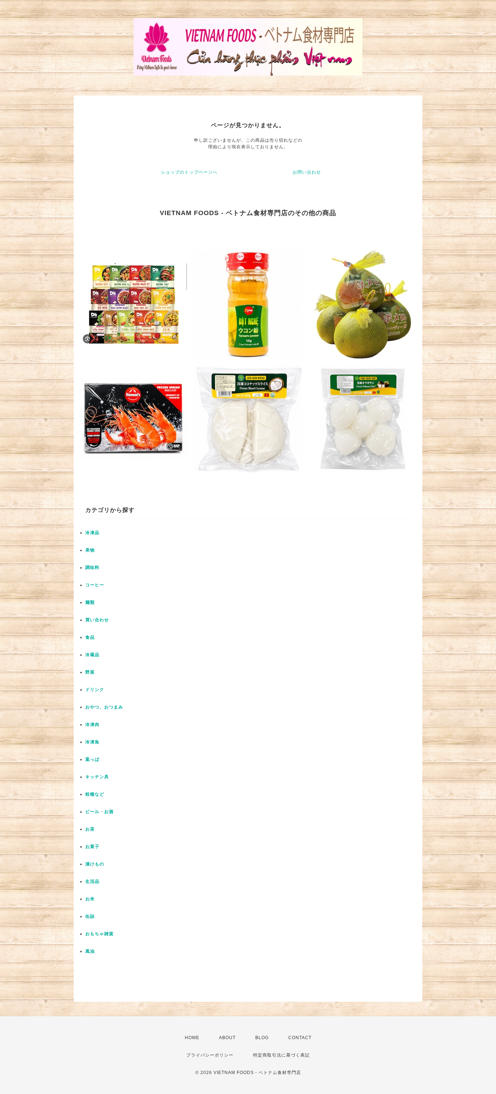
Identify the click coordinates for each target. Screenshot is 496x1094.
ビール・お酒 (99, 811)
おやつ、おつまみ (104, 707)
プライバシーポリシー (209, 1055)
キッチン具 (97, 776)
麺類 (90, 602)
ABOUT (227, 1037)
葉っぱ (92, 759)
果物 (90, 550)
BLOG (262, 1037)
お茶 (90, 829)
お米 (90, 898)
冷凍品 (92, 532)
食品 (90, 637)
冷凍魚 (92, 741)
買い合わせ (97, 619)
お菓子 (92, 846)
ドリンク (94, 689)
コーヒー (94, 585)
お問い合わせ (307, 172)
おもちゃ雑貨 (99, 933)
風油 (90, 951)
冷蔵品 (92, 654)
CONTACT (300, 1037)
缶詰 (90, 916)
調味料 (92, 567)
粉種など (94, 794)
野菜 (90, 672)
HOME (192, 1037)
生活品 (92, 881)
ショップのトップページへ (189, 172)
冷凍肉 (92, 724)
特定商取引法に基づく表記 (281, 1055)
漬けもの (94, 864)
